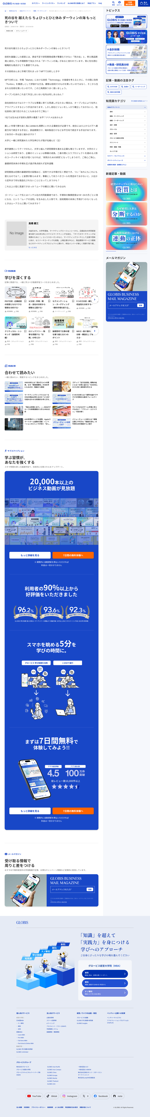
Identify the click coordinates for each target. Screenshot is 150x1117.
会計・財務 (113, 125)
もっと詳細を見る (30, 555)
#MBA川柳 (9, 31)
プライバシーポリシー (38, 1107)
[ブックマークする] (25, 301)
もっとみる (33, 247)
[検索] (113, 3)
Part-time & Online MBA (26, 1043)
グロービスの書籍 (82, 1018)
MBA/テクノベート (25, 11)
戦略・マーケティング (40, 11)
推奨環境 (50, 1107)
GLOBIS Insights (82, 1023)
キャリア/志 (113, 151)
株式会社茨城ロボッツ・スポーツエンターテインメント (90, 1073)
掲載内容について (85, 1107)
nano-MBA (21, 1035)
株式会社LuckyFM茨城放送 (86, 1078)
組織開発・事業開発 (53, 1032)
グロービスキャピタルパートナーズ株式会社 (28, 1073)
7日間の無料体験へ (73, 555)
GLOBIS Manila (52, 1078)
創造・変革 (113, 134)
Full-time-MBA (22, 1041)
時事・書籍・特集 (115, 147)
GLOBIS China (51, 1072)
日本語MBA (20, 1020)
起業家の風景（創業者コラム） (117, 165)
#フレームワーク (21, 31)
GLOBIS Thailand (52, 1081)
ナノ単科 (93, 992)
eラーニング (50, 1023)
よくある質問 (59, 1107)
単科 (95, 983)
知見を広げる (13, 11)
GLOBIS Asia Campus (54, 1070)
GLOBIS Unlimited (22, 1052)
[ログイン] (119, 3)
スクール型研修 (51, 1020)
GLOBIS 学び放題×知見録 (24, 1049)
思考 (111, 112)
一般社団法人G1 (83, 1067)
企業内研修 (50, 1018)
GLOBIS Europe (52, 1075)
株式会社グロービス (22, 1067)
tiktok (54, 1096)
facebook (103, 1096)
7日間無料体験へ (130, 3)
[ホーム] (5, 11)
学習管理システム (52, 1029)
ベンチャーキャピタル (114, 1018)
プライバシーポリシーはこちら (58, 902)
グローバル (113, 129)
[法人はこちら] (144, 3)
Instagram (72, 1096)
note (120, 1096)
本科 (96, 973)
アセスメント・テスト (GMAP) (56, 1026)
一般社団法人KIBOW (84, 1070)
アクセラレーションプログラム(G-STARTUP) (118, 1021)
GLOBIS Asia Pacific (53, 1067)
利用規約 (27, 1107)
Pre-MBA (21, 1038)
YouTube (36, 1096)
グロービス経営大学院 (117, 138)
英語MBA (19, 1032)
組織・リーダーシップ (117, 121)
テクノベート (114, 142)
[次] (94, 299)
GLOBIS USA (51, 1084)
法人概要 (19, 1107)
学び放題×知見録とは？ (138, 101)
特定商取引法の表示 (71, 1107)
